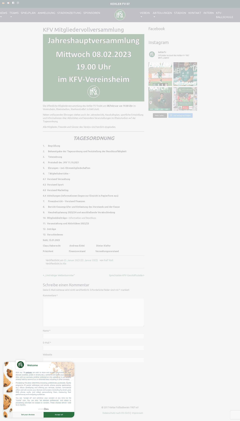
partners (29, 372)
